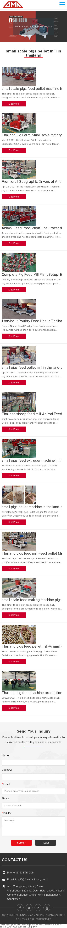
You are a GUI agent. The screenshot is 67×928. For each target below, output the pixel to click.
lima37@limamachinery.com (31, 879)
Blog (26, 26)
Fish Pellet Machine (42, 26)
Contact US (14, 860)
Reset (45, 843)
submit (21, 843)
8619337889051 (25, 872)
